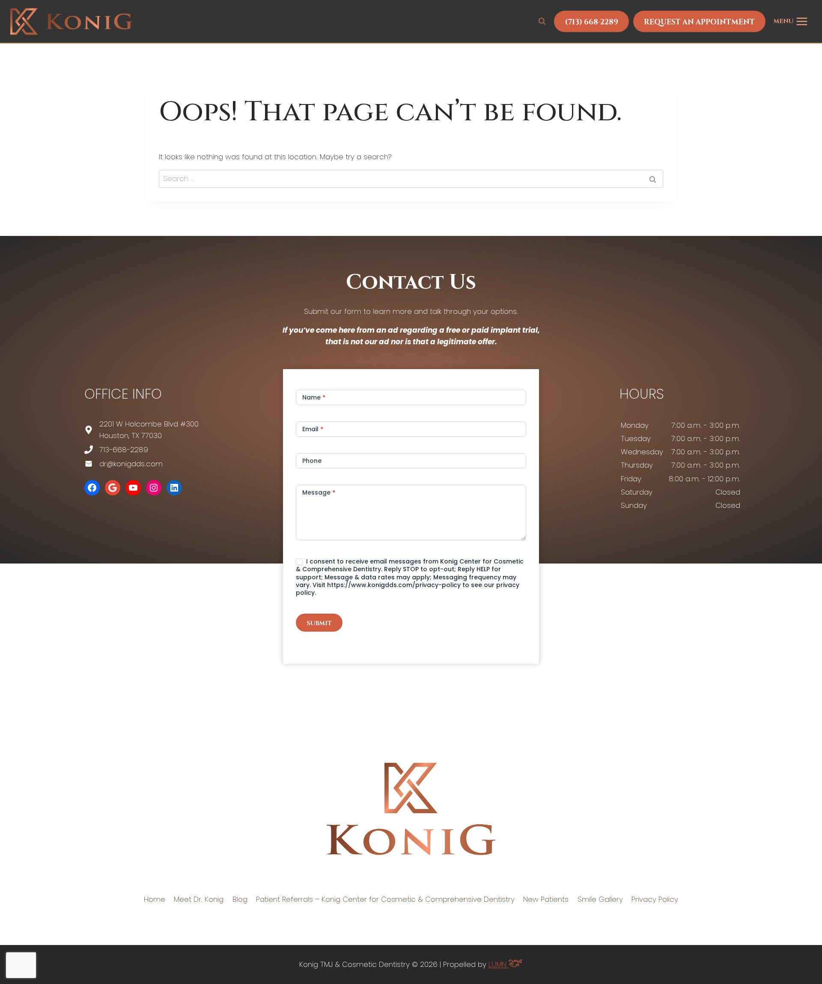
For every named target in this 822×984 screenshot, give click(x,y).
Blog (239, 899)
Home (154, 899)
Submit (319, 623)
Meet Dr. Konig (198, 899)
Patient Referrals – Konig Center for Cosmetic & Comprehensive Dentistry (385, 899)
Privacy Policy (654, 899)
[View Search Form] (542, 21)
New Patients (546, 899)
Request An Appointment (699, 22)
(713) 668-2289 (591, 22)
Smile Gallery (600, 899)
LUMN (498, 964)
